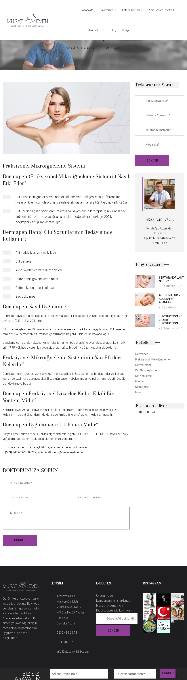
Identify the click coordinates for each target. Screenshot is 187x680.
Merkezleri (142, 387)
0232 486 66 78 (67, 632)
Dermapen (141, 354)
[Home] (27, 20)
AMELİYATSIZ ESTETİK (83, 47)
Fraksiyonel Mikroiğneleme (152, 359)
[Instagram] (144, 423)
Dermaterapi (143, 365)
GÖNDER (20, 540)
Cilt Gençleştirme (146, 370)
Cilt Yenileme (143, 376)
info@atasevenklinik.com (73, 651)
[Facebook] (136, 423)
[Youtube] (152, 423)
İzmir (138, 392)
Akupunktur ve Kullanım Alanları (170, 298)
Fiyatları (140, 381)
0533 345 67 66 (67, 642)
